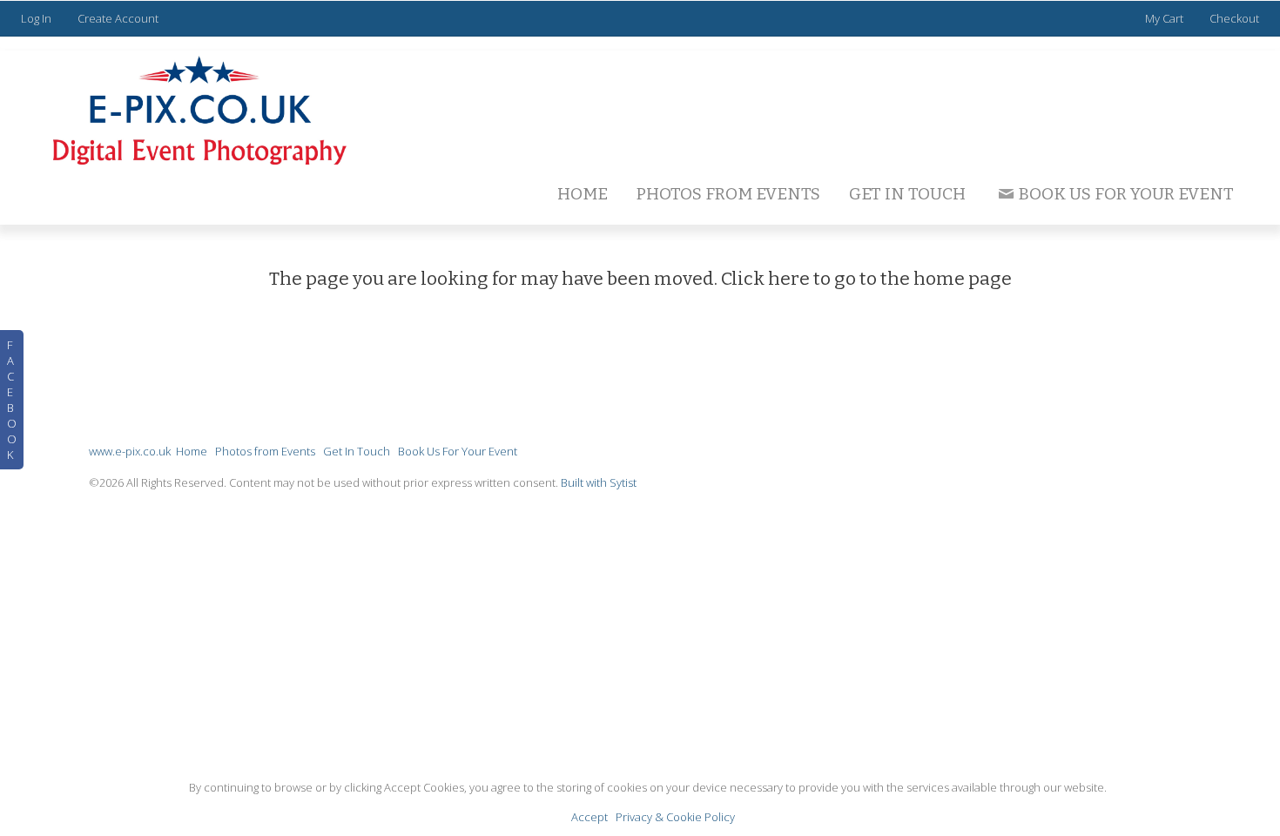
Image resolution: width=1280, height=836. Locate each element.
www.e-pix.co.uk (130, 451)
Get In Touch (907, 194)
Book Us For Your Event (1126, 194)
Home (582, 194)
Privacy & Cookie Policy (675, 817)
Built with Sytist (599, 482)
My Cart (1165, 18)
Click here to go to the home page (866, 278)
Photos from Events (728, 194)
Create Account (117, 18)
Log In (36, 18)
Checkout (1234, 18)
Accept (589, 817)
